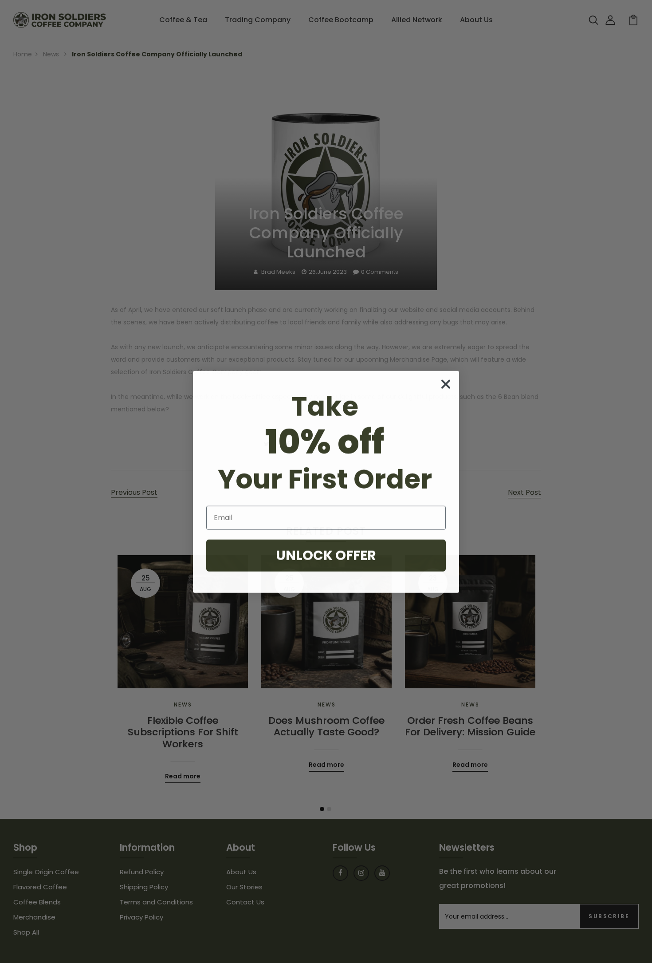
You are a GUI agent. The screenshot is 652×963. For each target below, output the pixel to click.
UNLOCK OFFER (326, 554)
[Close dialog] (446, 384)
